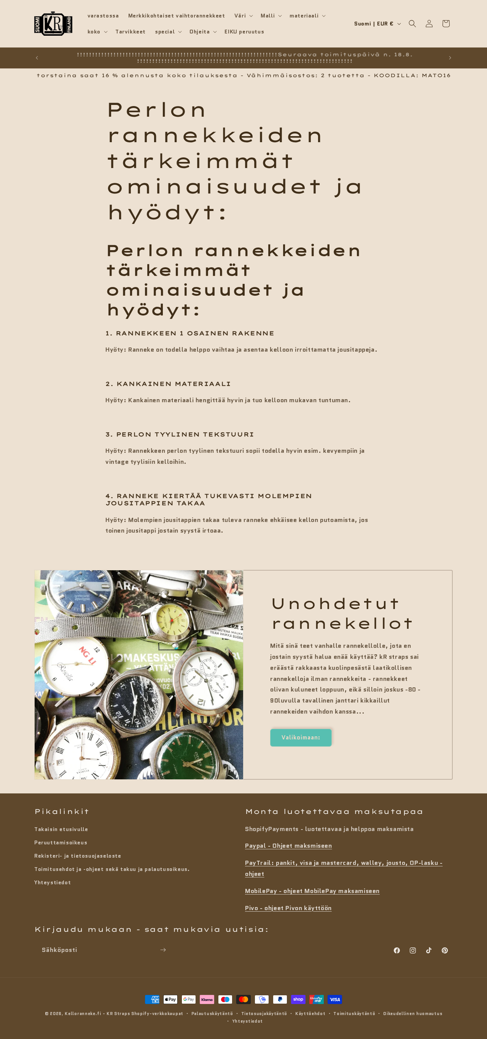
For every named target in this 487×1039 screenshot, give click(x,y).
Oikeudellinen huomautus (412, 1013)
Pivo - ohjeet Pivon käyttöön (288, 907)
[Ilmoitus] (450, 58)
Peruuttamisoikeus (60, 842)
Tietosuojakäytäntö (264, 1013)
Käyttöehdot (310, 1013)
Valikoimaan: (301, 737)
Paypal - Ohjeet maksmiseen (288, 845)
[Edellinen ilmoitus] (37, 58)
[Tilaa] (162, 949)
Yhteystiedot (52, 882)
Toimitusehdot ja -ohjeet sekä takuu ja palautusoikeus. (111, 869)
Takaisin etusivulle (61, 829)
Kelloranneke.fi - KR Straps (97, 1013)
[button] (243, 16)
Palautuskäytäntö (212, 1013)
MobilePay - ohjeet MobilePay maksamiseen (312, 890)
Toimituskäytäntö (354, 1013)
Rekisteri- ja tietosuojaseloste (77, 855)
